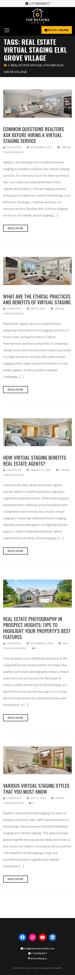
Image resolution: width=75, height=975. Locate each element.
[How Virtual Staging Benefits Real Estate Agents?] (37, 432)
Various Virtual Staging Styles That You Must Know (36, 788)
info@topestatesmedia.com (39, 948)
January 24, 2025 (40, 469)
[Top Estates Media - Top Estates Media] (37, 15)
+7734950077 (39, 3)
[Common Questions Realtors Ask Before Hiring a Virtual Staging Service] (37, 103)
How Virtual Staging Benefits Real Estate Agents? (34, 460)
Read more (15, 228)
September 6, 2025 (41, 147)
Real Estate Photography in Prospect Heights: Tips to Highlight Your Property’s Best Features (37, 627)
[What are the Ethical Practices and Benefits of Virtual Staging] (37, 271)
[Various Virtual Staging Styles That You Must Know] (37, 760)
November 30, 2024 (42, 643)
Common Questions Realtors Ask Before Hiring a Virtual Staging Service (33, 135)
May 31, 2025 (38, 308)
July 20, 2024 (38, 798)
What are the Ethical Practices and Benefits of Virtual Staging (37, 299)
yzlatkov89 (13, 147)
